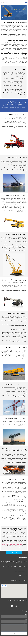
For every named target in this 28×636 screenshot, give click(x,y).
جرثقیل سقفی (23, 453)
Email (26, 619)
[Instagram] (16, 606)
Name (26, 614)
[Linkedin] (12, 606)
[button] (26, 2)
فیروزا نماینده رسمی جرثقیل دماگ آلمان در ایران (14, 545)
